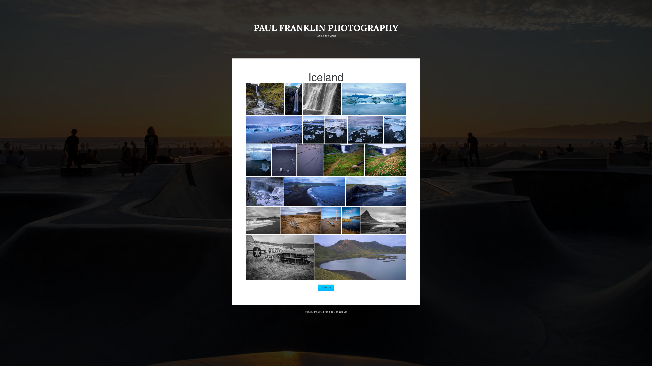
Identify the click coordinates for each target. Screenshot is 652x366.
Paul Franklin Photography (326, 27)
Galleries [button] (326, 288)
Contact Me (340, 312)
